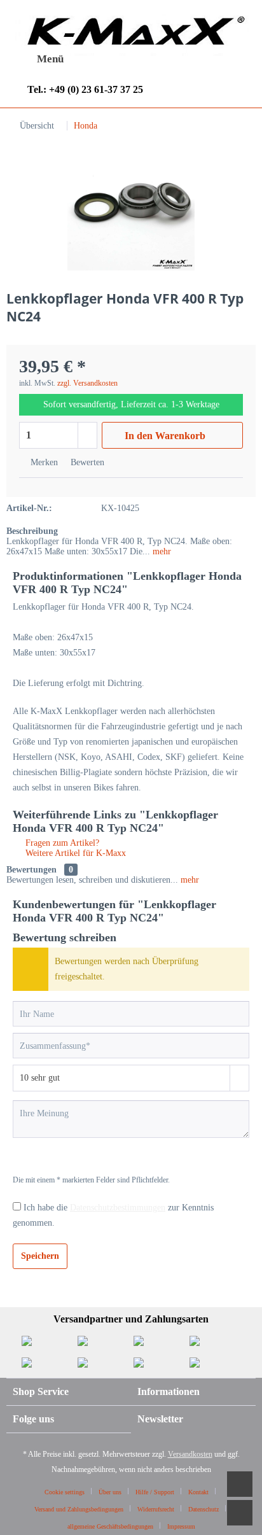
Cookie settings (65, 1492)
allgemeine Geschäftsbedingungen (110, 1526)
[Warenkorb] (200, 59)
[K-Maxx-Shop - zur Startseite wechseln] (131, 33)
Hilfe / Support (154, 1492)
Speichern (40, 1256)
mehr (160, 551)
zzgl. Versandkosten (87, 383)
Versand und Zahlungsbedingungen (78, 1509)
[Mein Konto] (169, 59)
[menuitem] (38, 59)
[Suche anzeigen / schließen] (107, 60)
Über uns (110, 1492)
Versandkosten (190, 1454)
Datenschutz (203, 1509)
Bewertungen (31, 869)
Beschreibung (32, 531)
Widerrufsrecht (155, 1509)
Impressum (181, 1526)
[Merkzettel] (138, 59)
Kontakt (198, 1492)
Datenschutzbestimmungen (117, 1207)
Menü (50, 59)
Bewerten (86, 462)
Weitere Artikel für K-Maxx (74, 853)
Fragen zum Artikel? (61, 843)
